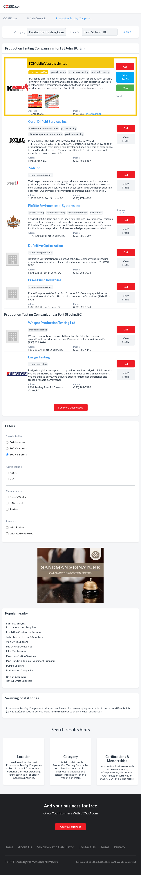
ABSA (13, 472)
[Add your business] (70, 822)
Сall (125, 66)
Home (9, 847)
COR (12, 478)
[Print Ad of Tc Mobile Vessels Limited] (35, 100)
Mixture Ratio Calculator (55, 847)
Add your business (70, 826)
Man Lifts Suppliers (17, 641)
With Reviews (18, 527)
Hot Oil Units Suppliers (19, 680)
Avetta (14, 509)
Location (75, 32)
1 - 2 (121, 213)
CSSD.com (12, 6)
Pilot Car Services (16, 651)
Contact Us (87, 847)
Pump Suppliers (15, 665)
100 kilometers (18, 448)
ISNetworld (16, 503)
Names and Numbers (42, 862)
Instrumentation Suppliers (21, 627)
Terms (104, 847)
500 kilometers (18, 454)
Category (19, 32)
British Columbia (36, 18)
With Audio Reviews (21, 533)
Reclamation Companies (20, 670)
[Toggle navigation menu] (136, 6)
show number (93, 113)
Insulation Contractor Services (23, 632)
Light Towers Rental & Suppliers (24, 636)
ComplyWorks (18, 497)
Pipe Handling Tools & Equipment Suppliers (30, 660)
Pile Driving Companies (19, 646)
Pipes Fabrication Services (21, 656)
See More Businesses (70, 407)
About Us (25, 847)
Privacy (119, 847)
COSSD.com (10, 18)
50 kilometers (17, 442)
